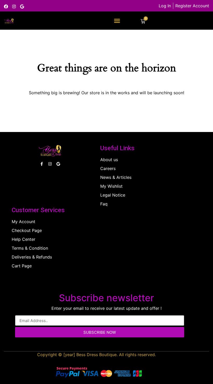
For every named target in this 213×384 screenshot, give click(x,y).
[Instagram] (14, 6)
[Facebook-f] (42, 164)
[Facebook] (6, 6)
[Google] (22, 6)
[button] (117, 21)
